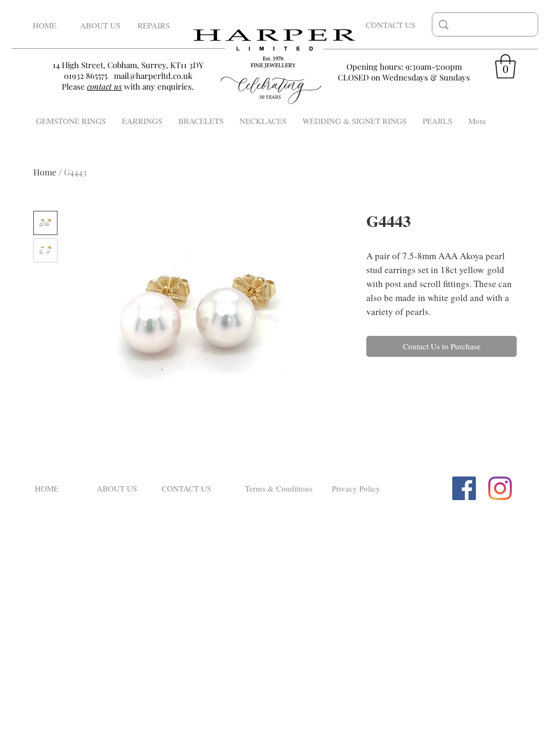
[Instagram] (500, 488)
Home (44, 172)
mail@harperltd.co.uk (153, 75)
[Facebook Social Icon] (464, 488)
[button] (505, 66)
